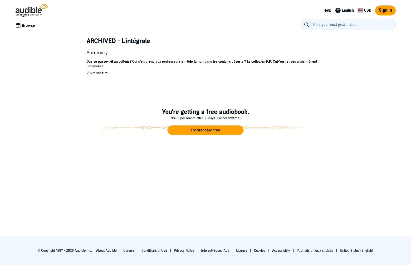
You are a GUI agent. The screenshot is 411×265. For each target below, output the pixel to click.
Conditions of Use (154, 251)
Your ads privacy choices (315, 251)
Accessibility (281, 251)
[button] (97, 72)
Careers (129, 251)
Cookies (259, 251)
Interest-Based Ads (215, 251)
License (241, 251)
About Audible (106, 251)
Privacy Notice (184, 251)
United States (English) (356, 251)
